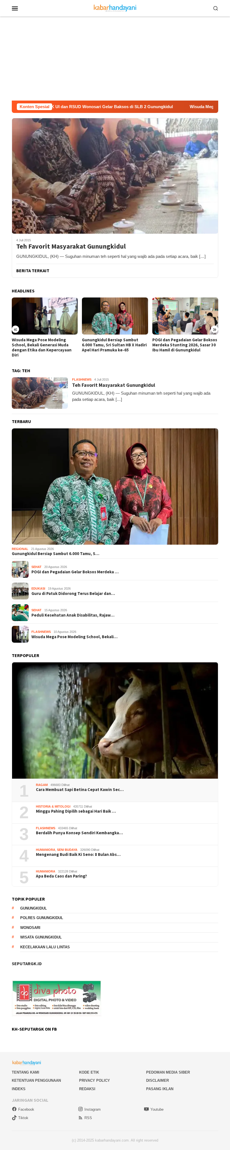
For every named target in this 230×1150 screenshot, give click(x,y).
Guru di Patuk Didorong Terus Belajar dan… (73, 593)
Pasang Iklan (159, 1089)
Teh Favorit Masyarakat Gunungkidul (71, 246)
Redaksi (87, 1089)
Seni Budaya (67, 849)
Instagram (92, 1109)
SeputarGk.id (27, 963)
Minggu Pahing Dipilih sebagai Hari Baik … (76, 811)
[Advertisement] (115, 58)
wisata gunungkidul (41, 937)
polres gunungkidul (41, 918)
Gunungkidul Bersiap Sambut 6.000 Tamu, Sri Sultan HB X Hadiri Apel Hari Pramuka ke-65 (44, 345)
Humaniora (45, 849)
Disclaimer (157, 1080)
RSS (88, 1118)
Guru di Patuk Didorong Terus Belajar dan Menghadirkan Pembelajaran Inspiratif (181, 345)
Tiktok (23, 1118)
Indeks (19, 1089)
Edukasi (38, 588)
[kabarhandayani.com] (115, 7)
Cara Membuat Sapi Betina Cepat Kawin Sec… (80, 789)
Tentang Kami (25, 1072)
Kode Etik (89, 1072)
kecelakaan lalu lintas (45, 947)
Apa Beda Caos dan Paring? (61, 876)
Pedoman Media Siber (168, 1072)
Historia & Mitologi (53, 806)
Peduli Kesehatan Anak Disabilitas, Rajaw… (72, 615)
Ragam (42, 785)
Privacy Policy (94, 1080)
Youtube (157, 1109)
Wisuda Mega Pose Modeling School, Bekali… (74, 636)
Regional (20, 549)
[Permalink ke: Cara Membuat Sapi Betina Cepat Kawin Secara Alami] (115, 720)
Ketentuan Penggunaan (36, 1080)
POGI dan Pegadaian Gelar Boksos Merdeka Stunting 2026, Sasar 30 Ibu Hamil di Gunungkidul (114, 345)
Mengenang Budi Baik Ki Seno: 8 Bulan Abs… (78, 854)
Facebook (26, 1109)
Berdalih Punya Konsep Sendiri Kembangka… (79, 832)
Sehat (36, 567)
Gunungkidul (33, 908)
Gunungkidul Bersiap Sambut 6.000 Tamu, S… (55, 553)
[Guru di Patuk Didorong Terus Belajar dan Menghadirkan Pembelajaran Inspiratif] (185, 316)
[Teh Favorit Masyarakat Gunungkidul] (115, 176)
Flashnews (81, 379)
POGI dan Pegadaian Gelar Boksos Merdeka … (75, 571)
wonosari (30, 928)
